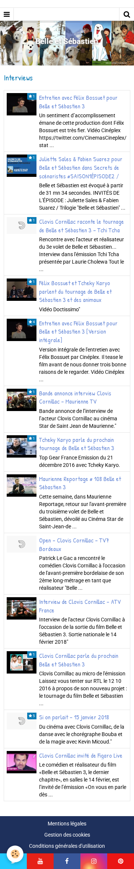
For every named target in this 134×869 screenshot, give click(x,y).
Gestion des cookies (67, 835)
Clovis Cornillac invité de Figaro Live (80, 755)
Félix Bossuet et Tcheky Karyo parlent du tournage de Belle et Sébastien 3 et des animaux (75, 291)
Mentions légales (67, 824)
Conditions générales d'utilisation (67, 846)
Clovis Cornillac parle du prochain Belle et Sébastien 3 (78, 660)
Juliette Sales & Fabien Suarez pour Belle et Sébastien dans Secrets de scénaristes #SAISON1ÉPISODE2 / (80, 167)
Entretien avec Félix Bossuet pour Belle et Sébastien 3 (78, 101)
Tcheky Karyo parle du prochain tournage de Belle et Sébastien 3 (76, 443)
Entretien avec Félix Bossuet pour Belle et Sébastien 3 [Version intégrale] (78, 331)
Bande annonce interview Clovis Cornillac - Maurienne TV (75, 397)
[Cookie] (15, 854)
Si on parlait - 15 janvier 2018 (74, 717)
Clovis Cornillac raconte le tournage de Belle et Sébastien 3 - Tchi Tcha (81, 225)
